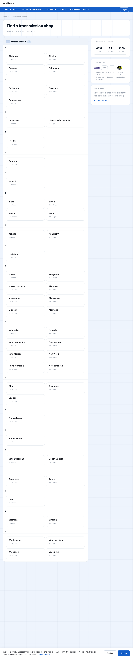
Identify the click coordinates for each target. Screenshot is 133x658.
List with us (51, 9)
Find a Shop (10, 9)
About (63, 9)
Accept (124, 653)
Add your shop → (101, 100)
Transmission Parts (79, 9)
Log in (124, 9)
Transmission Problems (31, 9)
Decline (110, 653)
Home (5, 17)
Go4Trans (8, 3)
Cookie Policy (43, 654)
